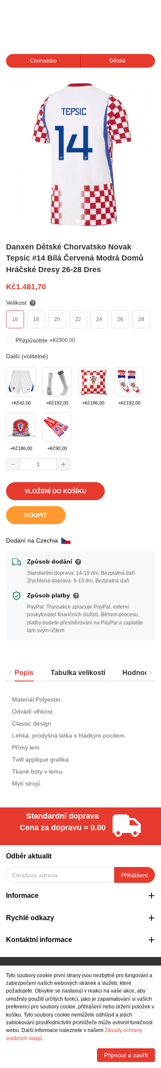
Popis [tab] (24, 672)
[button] (13, 464)
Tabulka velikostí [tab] (78, 672)
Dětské (117, 61)
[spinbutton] (38, 464)
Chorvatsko (43, 61)
